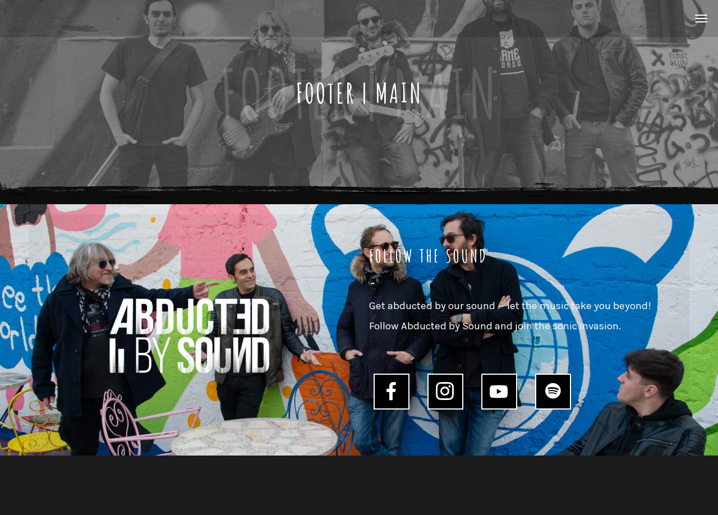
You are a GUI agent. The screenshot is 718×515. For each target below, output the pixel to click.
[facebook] (391, 391)
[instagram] (445, 391)
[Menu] (699, 18)
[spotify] (552, 391)
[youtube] (499, 391)
